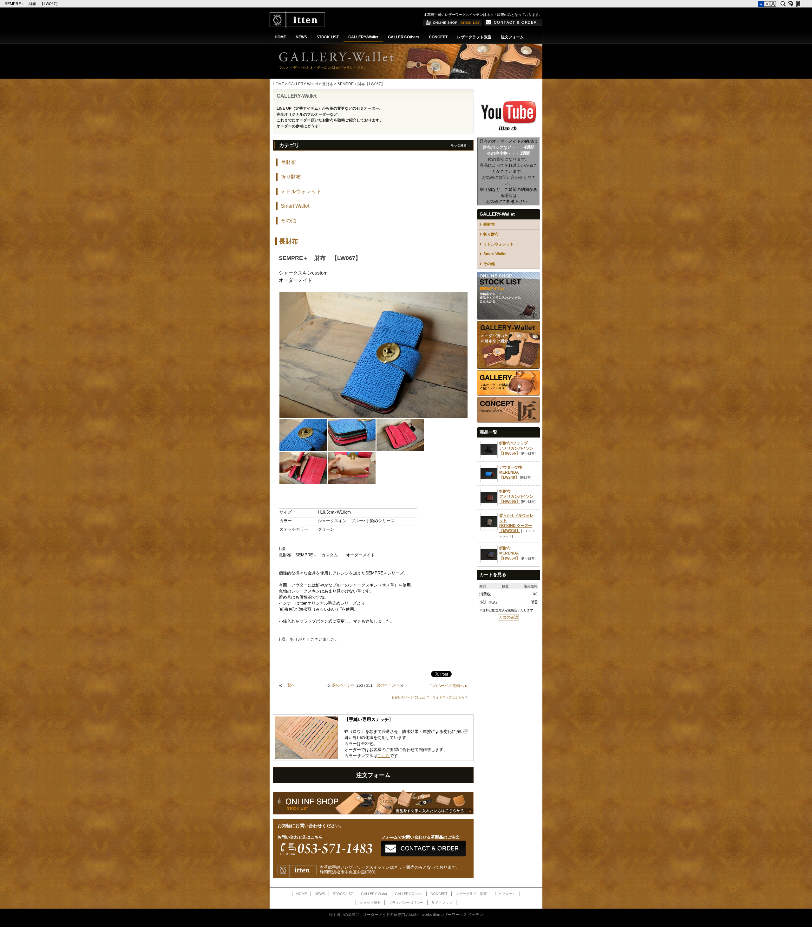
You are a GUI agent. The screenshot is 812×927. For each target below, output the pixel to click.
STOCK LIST (328, 37)
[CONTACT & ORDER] (513, 25)
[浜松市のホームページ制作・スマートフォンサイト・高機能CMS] (790, 4)
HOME (280, 37)
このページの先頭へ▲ (448, 685)
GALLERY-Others (403, 37)
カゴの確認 (508, 617)
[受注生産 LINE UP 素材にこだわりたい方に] (508, 367)
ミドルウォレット (301, 191)
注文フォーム (512, 37)
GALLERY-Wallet (363, 37)
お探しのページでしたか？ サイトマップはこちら (427, 697)
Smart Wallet (295, 206)
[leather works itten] (297, 27)
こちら (383, 756)
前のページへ (343, 685)
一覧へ (289, 685)
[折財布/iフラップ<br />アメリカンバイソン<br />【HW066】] (489, 457)
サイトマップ (441, 902)
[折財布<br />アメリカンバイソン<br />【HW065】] (489, 505)
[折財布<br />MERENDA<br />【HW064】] (489, 562)
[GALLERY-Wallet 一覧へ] (460, 146)
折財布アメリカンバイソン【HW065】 (516, 496)
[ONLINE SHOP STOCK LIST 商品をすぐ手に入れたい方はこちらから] (508, 318)
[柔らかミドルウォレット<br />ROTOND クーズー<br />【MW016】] (489, 529)
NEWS (301, 37)
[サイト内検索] (783, 4)
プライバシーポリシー (406, 902)
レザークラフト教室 (474, 37)
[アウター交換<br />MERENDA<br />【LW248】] (489, 481)
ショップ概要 (370, 902)
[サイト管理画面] (797, 4)
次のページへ (388, 685)
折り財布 (291, 176)
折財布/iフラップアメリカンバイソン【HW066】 (516, 448)
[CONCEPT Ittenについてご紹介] (508, 421)
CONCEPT (438, 37)
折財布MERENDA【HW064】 (509, 553)
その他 (288, 220)
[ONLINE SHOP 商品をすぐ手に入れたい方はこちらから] (452, 25)
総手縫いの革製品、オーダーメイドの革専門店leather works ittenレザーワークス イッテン (406, 914)
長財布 (327, 84)
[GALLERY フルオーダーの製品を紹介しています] (508, 394)
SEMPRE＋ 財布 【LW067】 (33, 4)
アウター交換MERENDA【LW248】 (510, 472)
